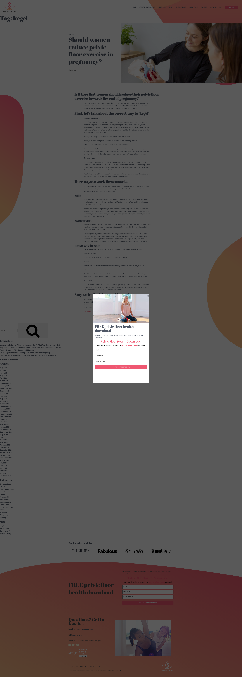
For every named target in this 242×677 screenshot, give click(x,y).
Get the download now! (121, 367)
